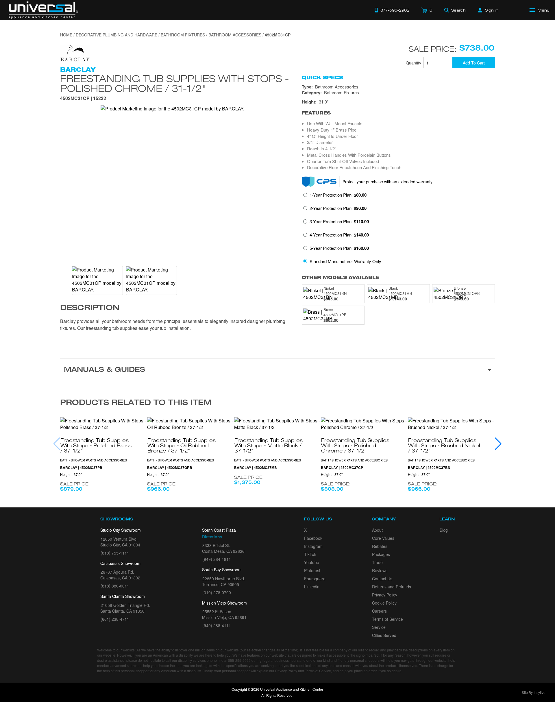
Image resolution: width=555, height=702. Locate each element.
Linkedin (311, 587)
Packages (381, 554)
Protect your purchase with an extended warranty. (388, 181)
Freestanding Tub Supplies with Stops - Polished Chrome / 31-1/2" (174, 83)
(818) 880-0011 (115, 586)
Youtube (311, 562)
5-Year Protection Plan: (339, 248)
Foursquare (314, 578)
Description (89, 308)
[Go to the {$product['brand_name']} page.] (75, 52)
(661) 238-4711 (115, 619)
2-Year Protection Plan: (338, 208)
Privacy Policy (384, 595)
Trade (377, 562)
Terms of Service (387, 619)
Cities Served (384, 635)
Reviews (379, 570)
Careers (379, 611)
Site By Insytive (533, 692)
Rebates (379, 546)
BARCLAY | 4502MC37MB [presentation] (255, 467)
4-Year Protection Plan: (339, 235)
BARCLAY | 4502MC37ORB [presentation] (169, 467)
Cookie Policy (384, 603)
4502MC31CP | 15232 (83, 98)
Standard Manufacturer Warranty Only (345, 261)
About (377, 530)
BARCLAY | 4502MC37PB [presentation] (81, 467)
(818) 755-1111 (115, 553)
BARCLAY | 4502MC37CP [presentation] (342, 467)
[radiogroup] (398, 230)
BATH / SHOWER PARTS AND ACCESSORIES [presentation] (93, 460)
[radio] (335, 197)
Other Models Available (340, 277)
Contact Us (382, 578)
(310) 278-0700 (216, 592)
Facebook (313, 538)
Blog (444, 530)
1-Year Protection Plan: (338, 195)
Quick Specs (322, 77)
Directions (212, 537)
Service (379, 627)
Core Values (383, 538)
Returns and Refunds (391, 587)
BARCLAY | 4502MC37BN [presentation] (429, 467)
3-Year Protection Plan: (339, 221)
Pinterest (312, 570)
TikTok (310, 554)
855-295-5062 (239, 660)
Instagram (313, 546)
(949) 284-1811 (216, 559)
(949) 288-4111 (216, 625)
